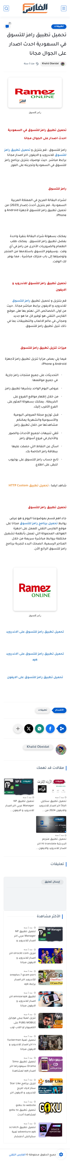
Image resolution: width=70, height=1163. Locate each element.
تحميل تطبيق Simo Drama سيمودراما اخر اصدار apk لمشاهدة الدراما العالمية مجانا (23, 1067)
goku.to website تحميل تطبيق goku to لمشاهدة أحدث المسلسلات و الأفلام (22, 1111)
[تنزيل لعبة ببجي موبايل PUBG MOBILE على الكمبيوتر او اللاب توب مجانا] (50, 1020)
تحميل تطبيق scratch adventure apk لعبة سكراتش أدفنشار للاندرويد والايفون (22, 1133)
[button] (50, 728)
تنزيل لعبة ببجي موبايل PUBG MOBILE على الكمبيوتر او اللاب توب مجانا (22, 1023)
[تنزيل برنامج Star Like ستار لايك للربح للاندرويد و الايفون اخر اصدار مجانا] (50, 1086)
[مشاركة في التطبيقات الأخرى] (17, 728)
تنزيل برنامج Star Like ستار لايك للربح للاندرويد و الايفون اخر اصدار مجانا (23, 1089)
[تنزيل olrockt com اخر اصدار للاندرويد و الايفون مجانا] (50, 955)
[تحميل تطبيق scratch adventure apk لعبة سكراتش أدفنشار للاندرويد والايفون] (50, 1130)
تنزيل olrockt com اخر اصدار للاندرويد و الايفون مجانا (22, 958)
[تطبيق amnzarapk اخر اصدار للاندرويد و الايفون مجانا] (50, 999)
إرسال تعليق (52, 882)
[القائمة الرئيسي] (63, 8)
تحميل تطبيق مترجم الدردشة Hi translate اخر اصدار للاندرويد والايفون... (51, 844)
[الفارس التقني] (35, 8)
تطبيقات (59, 26)
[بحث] (6, 8)
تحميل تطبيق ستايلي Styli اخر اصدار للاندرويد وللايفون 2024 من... (52, 806)
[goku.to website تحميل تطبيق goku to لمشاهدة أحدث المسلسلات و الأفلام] (50, 1108)
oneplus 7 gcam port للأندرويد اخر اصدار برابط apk (23, 980)
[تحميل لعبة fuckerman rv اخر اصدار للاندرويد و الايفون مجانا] (50, 1042)
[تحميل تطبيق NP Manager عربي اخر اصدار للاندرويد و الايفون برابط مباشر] (50, 934)
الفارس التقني (17, 1155)
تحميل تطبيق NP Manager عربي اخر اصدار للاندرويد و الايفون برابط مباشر (24, 937)
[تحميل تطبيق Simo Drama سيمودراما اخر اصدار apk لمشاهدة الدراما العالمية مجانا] (50, 1064)
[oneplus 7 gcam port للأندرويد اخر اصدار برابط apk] (50, 977)
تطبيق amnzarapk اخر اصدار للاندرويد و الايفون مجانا (22, 1001)
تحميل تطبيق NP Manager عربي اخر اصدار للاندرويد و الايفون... (19, 806)
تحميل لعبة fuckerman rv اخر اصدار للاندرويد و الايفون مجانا (21, 1045)
